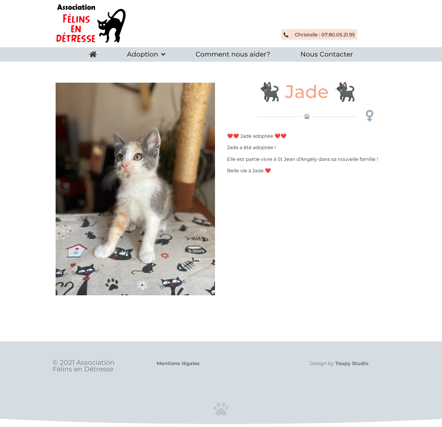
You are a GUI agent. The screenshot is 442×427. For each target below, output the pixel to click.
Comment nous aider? (232, 54)
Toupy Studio (351, 363)
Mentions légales (178, 363)
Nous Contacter (326, 54)
